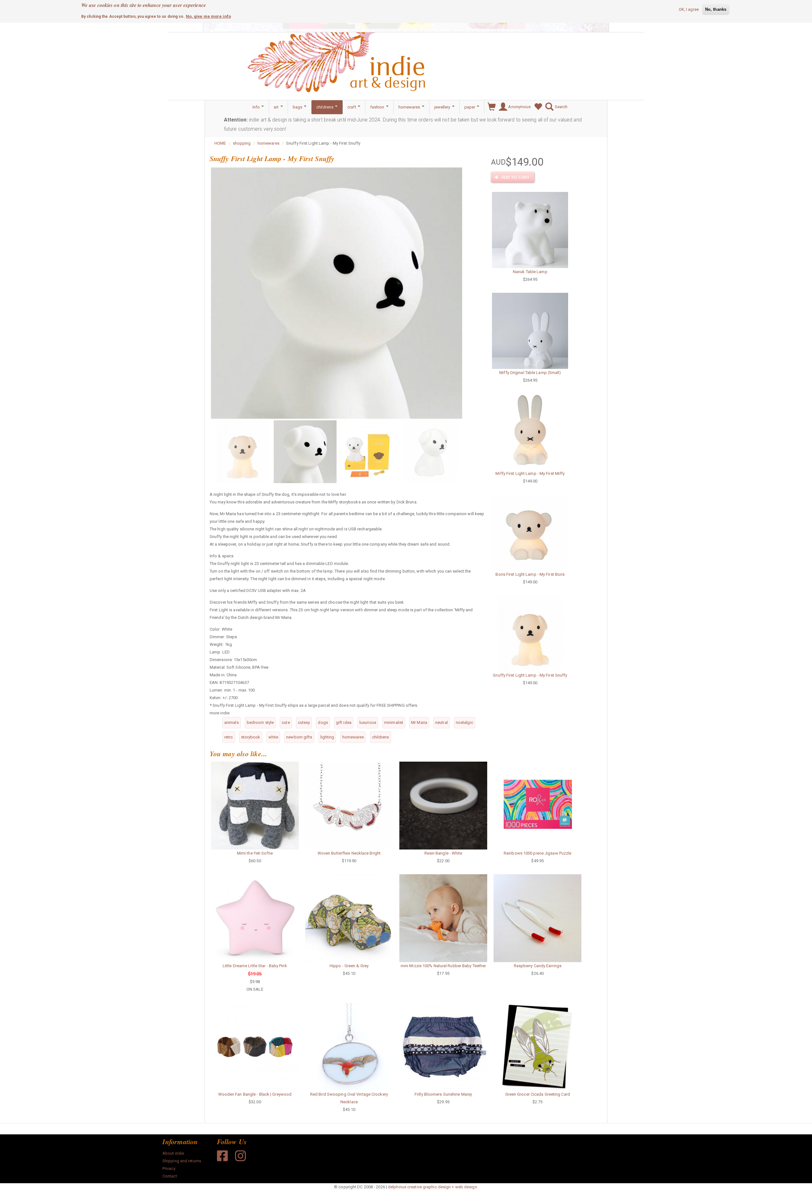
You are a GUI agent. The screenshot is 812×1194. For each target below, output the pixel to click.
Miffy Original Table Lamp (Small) (530, 372)
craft (352, 107)
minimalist (393, 722)
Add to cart (514, 177)
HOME (220, 143)
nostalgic (464, 722)
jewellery (442, 107)
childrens (325, 107)
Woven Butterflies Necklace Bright (349, 853)
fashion (377, 107)
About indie (173, 1153)
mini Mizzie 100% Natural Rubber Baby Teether (443, 965)
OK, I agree (689, 9)
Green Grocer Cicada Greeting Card (537, 1094)
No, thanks (715, 9)
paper (470, 107)
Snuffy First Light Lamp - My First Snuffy (530, 675)
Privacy (168, 1168)
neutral (441, 722)
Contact (169, 1176)
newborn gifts (299, 737)
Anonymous (519, 106)
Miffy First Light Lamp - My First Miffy (530, 473)
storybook (250, 737)
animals (231, 722)
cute (286, 722)
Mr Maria (419, 722)
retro (228, 737)
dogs (323, 722)
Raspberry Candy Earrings (537, 965)
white (273, 737)
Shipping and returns (181, 1160)
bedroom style (260, 722)
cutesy (304, 722)
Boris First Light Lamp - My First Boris (530, 574)
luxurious (367, 722)
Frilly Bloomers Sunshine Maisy (443, 1094)
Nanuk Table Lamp (530, 271)
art (276, 107)
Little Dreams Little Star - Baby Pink (255, 965)
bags (298, 107)
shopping (242, 143)
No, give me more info (208, 16)
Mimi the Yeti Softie (255, 853)
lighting (327, 737)
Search (560, 106)
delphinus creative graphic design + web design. (433, 1186)
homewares (409, 107)
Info (256, 107)
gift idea (343, 722)
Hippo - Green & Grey (349, 965)
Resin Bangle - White (443, 853)
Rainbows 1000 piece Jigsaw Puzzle (537, 853)
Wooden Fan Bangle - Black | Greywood (255, 1094)
